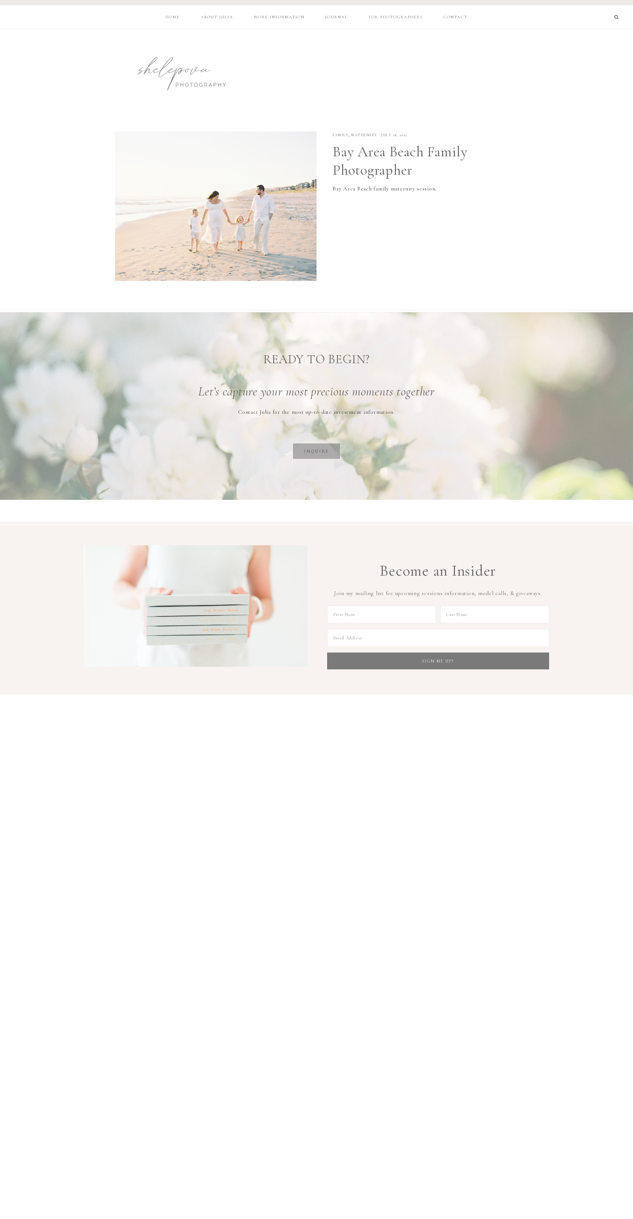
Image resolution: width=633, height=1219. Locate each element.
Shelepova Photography (174, 72)
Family (341, 135)
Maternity (364, 135)
